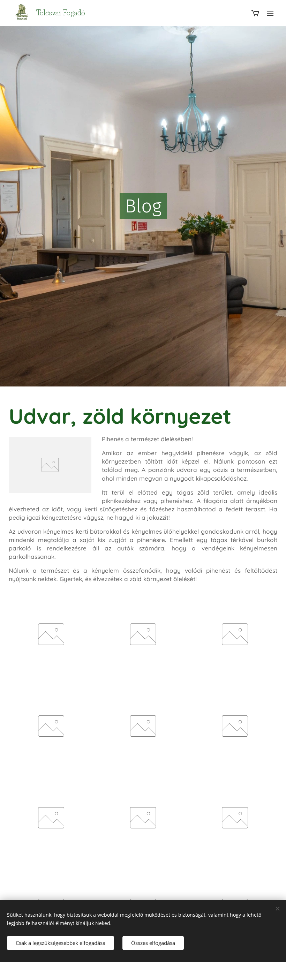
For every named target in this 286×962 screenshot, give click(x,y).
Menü (270, 13)
